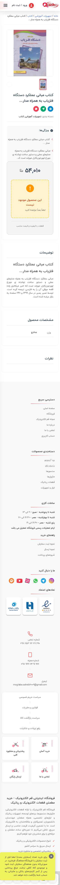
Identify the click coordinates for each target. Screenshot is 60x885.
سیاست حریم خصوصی (30, 697)
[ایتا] (11, 581)
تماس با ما (49, 430)
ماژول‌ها (51, 476)
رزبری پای (50, 465)
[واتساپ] (35, 581)
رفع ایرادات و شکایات (30, 728)
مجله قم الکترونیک (45, 419)
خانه (56, 16)
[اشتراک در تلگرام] (50, 109)
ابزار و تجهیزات (48, 487)
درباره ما (51, 424)
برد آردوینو (49, 460)
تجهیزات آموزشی (43, 16)
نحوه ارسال (49, 549)
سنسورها (50, 471)
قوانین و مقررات (30, 707)
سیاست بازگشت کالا (30, 718)
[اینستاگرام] (51, 581)
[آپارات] (27, 581)
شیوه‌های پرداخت (46, 555)
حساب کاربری (48, 436)
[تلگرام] (43, 581)
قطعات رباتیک (48, 482)
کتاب (29, 16)
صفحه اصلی (49, 408)
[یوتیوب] (19, 581)
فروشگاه (51, 413)
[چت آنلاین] (36, 109)
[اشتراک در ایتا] (43, 109)
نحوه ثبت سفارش (46, 544)
